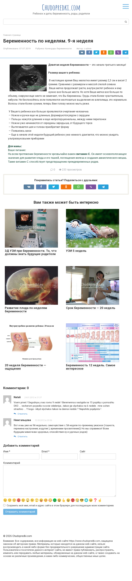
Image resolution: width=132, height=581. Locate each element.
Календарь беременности (58, 48)
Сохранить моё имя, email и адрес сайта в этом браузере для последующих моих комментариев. (60, 505)
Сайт (82, 451)
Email (45, 451)
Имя (6, 451)
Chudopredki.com (61, 7)
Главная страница (12, 35)
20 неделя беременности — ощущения (25, 366)
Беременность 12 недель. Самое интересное (90, 366)
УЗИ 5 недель (76, 251)
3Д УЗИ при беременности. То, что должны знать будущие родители (31, 252)
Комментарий (11, 462)
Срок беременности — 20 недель (90, 308)
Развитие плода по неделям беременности (26, 309)
